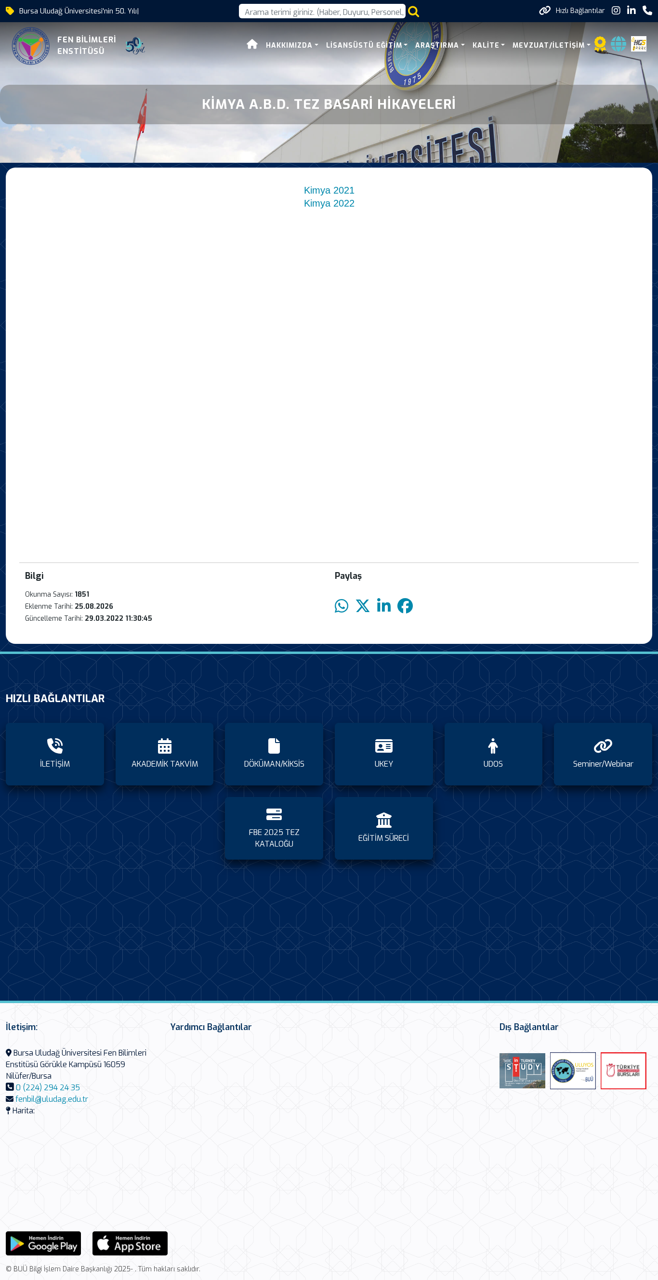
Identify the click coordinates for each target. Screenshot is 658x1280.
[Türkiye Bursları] (623, 1070)
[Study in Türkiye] (522, 1070)
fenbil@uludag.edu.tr (51, 1099)
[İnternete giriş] (618, 47)
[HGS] (638, 43)
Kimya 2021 (329, 190)
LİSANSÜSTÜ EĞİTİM (364, 45)
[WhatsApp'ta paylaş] (341, 606)
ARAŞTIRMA (437, 45)
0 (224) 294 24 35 (48, 1088)
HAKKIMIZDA (289, 45)
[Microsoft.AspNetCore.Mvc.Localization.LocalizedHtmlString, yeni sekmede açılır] (43, 1243)
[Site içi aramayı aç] (413, 11)
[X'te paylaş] (362, 606)
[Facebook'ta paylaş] (405, 606)
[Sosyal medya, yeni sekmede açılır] (616, 10)
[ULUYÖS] (573, 1070)
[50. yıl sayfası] (135, 46)
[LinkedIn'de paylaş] (384, 606)
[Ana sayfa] (252, 45)
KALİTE (486, 45)
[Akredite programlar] (600, 47)
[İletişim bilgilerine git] (647, 10)
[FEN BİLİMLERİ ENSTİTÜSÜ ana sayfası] (31, 45)
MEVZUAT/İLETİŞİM (549, 45)
